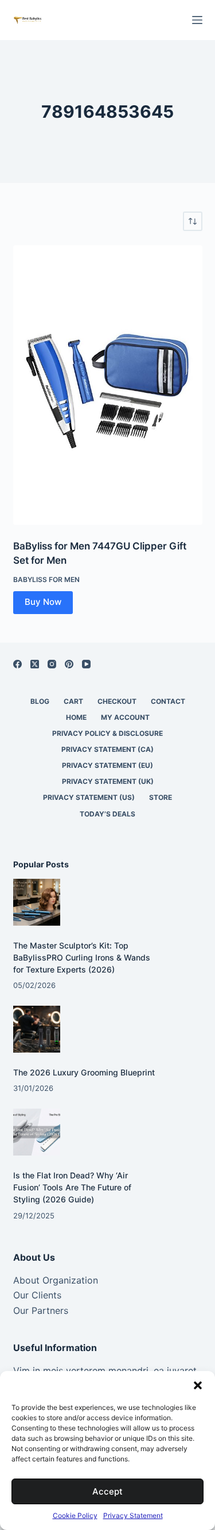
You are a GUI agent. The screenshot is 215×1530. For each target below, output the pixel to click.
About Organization (55, 1280)
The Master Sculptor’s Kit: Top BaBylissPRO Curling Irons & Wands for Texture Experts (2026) (81, 957)
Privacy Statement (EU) (107, 765)
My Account (125, 717)
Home (76, 717)
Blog (39, 701)
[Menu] (197, 20)
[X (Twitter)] (34, 664)
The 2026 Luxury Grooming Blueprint (84, 1072)
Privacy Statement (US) (89, 797)
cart (73, 701)
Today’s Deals (107, 814)
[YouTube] (86, 664)
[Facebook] (17, 664)
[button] (198, 1385)
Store (160, 797)
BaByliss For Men (46, 579)
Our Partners (40, 1310)
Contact (168, 701)
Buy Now (43, 601)
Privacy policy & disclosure (107, 733)
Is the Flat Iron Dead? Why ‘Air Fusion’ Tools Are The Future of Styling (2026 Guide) (72, 1187)
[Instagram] (52, 664)
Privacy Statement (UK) (108, 781)
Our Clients (37, 1295)
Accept (107, 1491)
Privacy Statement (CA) (107, 749)
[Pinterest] (69, 664)
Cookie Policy (75, 1515)
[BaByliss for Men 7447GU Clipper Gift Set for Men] (107, 385)
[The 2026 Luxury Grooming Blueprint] (37, 1029)
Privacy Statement (133, 1515)
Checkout (116, 701)
